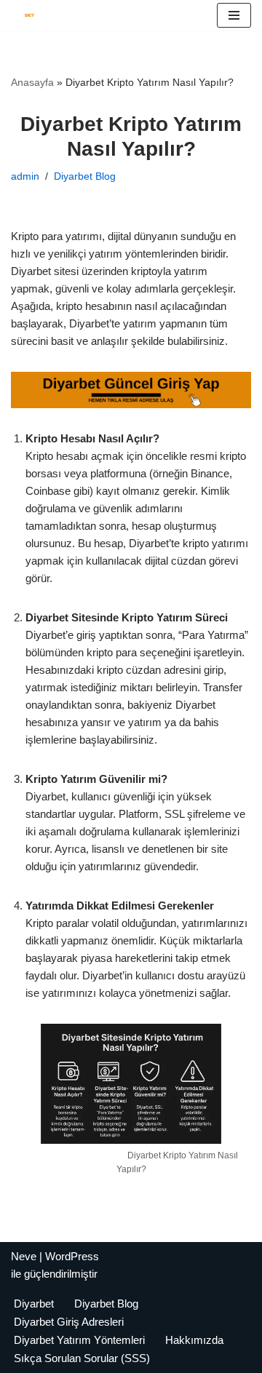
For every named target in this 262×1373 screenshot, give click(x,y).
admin (25, 176)
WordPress (72, 1256)
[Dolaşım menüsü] (234, 15)
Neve (23, 1256)
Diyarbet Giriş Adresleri (69, 1322)
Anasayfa (32, 82)
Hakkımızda (194, 1340)
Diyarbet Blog (85, 176)
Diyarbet (34, 1303)
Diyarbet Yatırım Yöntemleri (79, 1340)
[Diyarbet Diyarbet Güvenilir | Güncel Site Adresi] (26, 15)
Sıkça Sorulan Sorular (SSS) (82, 1358)
